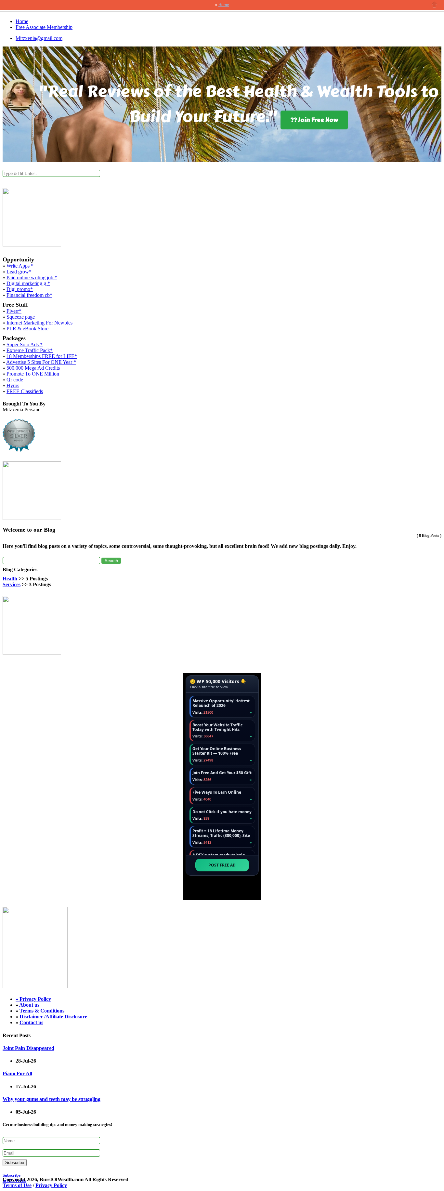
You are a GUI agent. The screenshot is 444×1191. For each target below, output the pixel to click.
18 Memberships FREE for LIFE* (42, 356)
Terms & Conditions (42, 1010)
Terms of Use (17, 1185)
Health (10, 578)
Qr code (15, 379)
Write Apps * (20, 266)
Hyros (13, 385)
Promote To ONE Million (33, 374)
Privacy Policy (35, 999)
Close (434, 5)
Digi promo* (20, 289)
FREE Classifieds (25, 391)
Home (22, 21)
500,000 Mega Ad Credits (33, 368)
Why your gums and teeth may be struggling (51, 1099)
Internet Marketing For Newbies (39, 322)
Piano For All (17, 1073)
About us (29, 1005)
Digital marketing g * (28, 283)
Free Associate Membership (44, 27)
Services (11, 584)
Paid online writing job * (32, 277)
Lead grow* (19, 271)
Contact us (31, 1022)
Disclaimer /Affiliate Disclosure (53, 1016)
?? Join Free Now (314, 120)
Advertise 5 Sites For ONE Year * (41, 362)
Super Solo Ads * (25, 344)
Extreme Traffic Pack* (30, 350)
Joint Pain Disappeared (28, 1048)
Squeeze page (21, 317)
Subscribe (14, 1162)
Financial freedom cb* (29, 295)
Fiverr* (14, 311)
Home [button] (223, 5)
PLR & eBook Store (27, 328)
